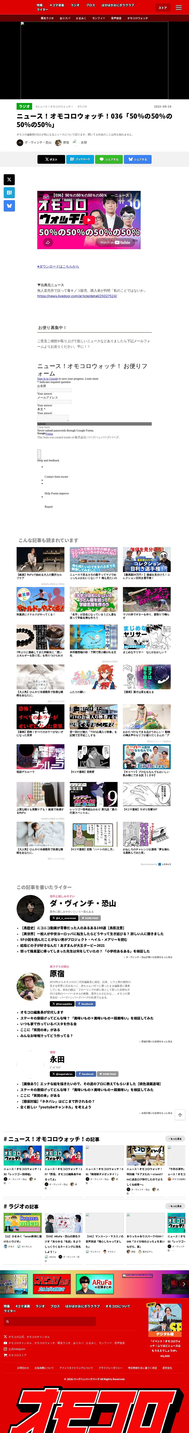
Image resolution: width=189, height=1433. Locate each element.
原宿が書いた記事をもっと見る (156, 1041)
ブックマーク (82, 159)
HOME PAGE (91, 918)
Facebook (87, 1003)
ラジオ (75, 5)
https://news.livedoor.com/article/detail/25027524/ (77, 296)
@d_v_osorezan (66, 918)
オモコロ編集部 (179, 1179)
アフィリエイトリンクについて (76, 1368)
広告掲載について (44, 1368)
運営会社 (167, 1368)
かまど (11, 1246)
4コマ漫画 (23, 1306)
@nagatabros (64, 1073)
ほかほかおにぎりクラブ (118, 5)
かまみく (81, 18)
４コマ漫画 (56, 5)
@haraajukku (64, 1003)
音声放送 (116, 18)
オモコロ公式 (16, 1336)
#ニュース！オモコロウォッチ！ (54, 106)
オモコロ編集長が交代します (41, 1012)
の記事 (51, 1139)
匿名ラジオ (47, 18)
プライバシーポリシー (111, 1368)
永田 (84, 142)
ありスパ (65, 18)
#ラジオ (82, 106)
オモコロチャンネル (38, 1336)
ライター (42, 9)
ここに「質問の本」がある (40, 1030)
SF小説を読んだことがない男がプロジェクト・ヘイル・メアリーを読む (73, 940)
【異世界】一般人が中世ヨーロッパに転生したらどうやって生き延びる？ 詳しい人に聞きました (92, 934)
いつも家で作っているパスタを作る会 (48, 1024)
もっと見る (176, 1138)
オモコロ (19, 7)
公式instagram (16, 1349)
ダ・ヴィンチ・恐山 (38, 142)
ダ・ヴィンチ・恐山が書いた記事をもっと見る (149, 957)
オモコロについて (117, 1306)
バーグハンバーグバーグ (86, 1379)
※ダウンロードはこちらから (58, 266)
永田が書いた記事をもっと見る (156, 1113)
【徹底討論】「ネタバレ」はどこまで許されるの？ (57, 1101)
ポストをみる (51, 149)
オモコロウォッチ (137, 18)
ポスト (53, 159)
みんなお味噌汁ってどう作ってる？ (46, 1036)
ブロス (90, 5)
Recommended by (149, 864)
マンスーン (95, 1251)
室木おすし (148, 1251)
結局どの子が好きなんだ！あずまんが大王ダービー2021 (62, 945)
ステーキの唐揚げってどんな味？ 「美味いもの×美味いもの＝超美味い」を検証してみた (87, 1018)
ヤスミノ (112, 1251)
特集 (40, 5)
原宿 (66, 142)
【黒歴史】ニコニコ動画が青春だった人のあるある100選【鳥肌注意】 (73, 928)
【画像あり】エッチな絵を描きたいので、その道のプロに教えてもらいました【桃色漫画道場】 (91, 1084)
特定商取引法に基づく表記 (142, 1368)
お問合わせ (23, 1368)
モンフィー (98, 18)
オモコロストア (17, 1355)
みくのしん (27, 1246)
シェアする (111, 159)
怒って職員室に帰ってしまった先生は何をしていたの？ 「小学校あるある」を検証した (85, 951)
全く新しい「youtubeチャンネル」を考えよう (55, 1107)
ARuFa (52, 1256)
